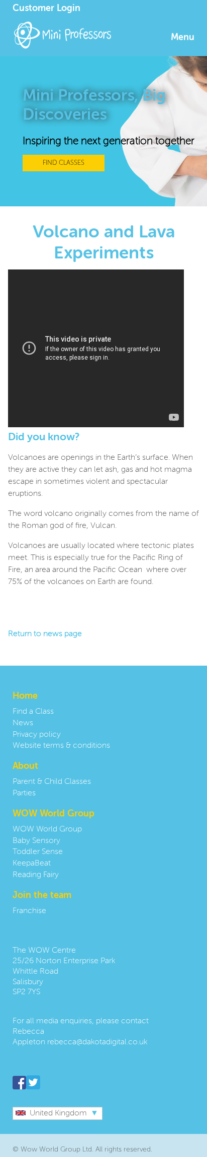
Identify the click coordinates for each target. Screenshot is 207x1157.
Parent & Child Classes (52, 782)
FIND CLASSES (63, 163)
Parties (24, 793)
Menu (182, 37)
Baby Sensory (36, 841)
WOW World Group (47, 829)
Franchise (29, 911)
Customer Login (46, 8)
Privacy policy (37, 735)
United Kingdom (58, 1113)
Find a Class (33, 712)
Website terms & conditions (61, 746)
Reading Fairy (36, 875)
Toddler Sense (38, 852)
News (23, 723)
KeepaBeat (32, 863)
